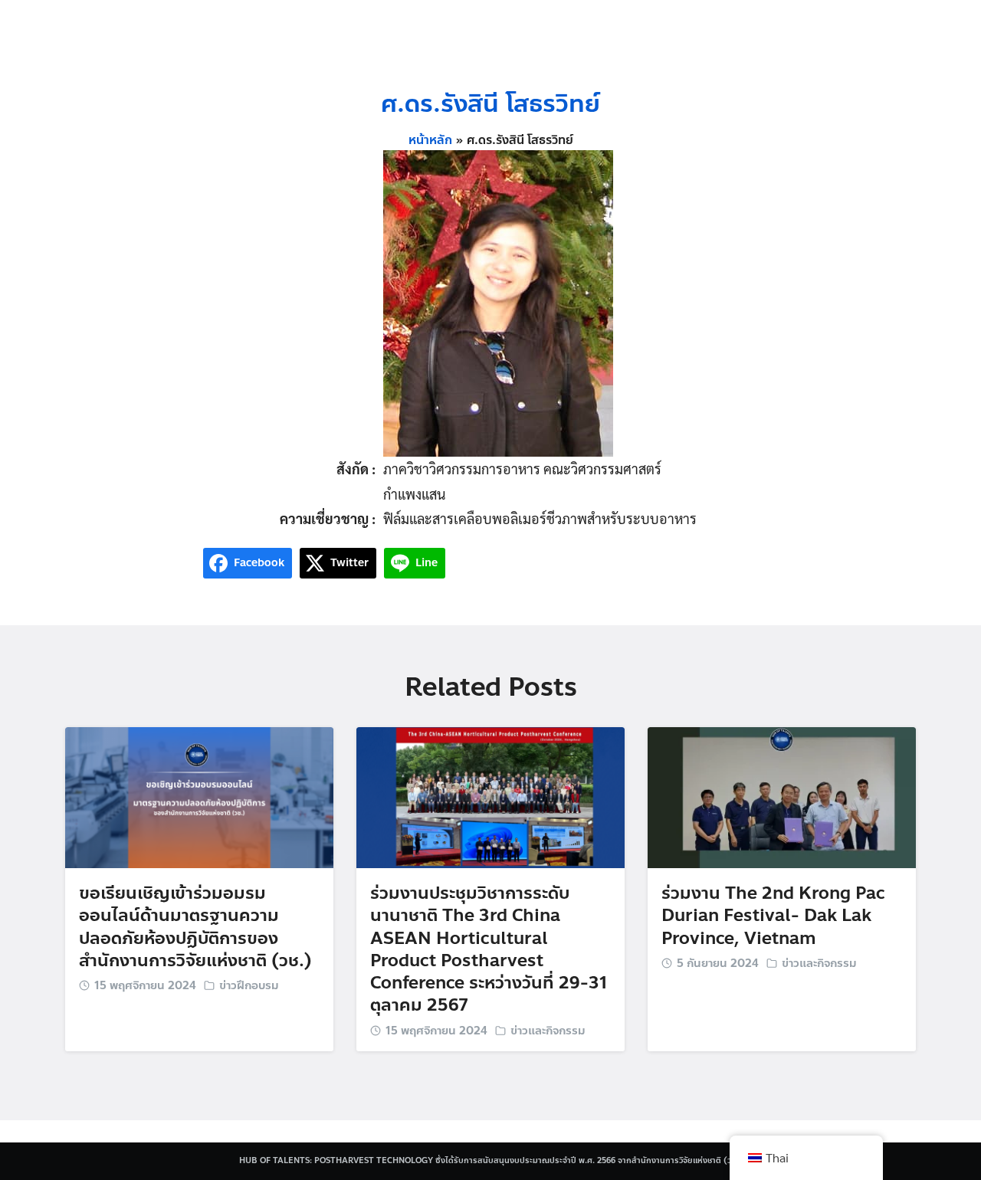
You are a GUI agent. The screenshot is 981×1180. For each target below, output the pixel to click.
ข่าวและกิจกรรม (548, 1030)
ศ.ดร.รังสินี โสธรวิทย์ (490, 104)
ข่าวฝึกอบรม (249, 985)
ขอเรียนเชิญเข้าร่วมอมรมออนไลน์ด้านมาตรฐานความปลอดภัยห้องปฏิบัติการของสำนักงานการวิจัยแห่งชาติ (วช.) (195, 927)
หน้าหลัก (430, 140)
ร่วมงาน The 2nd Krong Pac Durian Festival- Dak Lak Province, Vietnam (773, 916)
